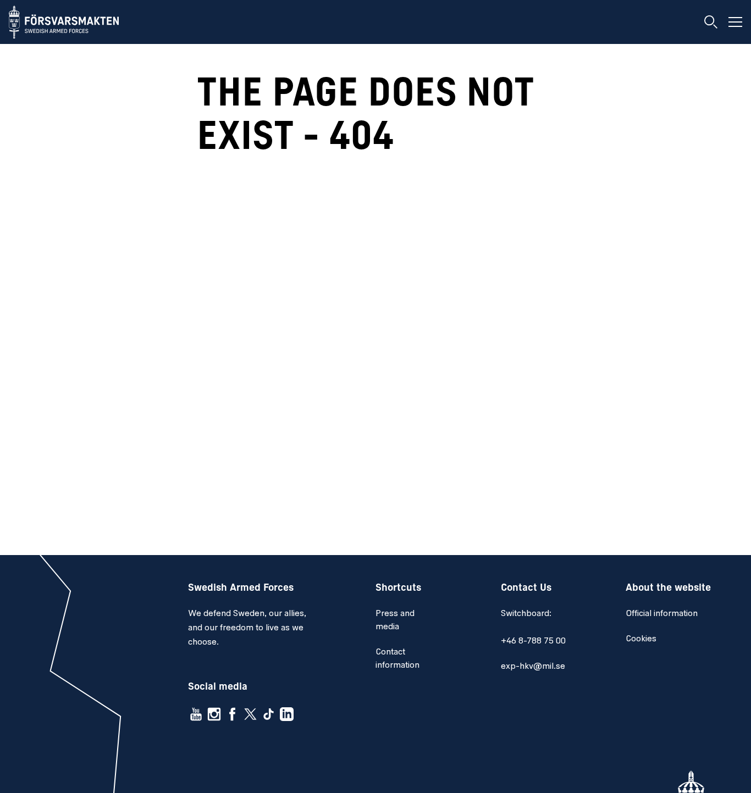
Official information (662, 613)
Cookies (641, 639)
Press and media (395, 620)
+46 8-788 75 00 (533, 641)
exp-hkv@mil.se (533, 666)
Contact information (397, 659)
